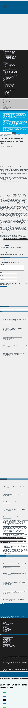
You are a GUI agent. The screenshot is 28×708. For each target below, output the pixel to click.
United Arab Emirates (10, 84)
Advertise (5, 674)
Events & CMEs (6, 624)
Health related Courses (10, 69)
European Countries (10, 87)
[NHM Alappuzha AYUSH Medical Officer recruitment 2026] (5, 343)
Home (4, 1)
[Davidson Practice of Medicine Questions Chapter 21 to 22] (5, 484)
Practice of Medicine (10, 58)
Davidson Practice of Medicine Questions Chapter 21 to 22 (15, 486)
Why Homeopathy (7, 638)
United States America (10, 88)
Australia (7, 93)
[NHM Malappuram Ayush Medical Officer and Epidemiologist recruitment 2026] (5, 334)
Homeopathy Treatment (8, 639)
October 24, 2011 (6, 495)
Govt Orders (5, 108)
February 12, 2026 (7, 600)
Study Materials (6, 78)
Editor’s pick (3, 556)
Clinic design (6, 102)
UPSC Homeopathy (7, 642)
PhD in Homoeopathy (10, 65)
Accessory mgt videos (8, 623)
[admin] (4, 667)
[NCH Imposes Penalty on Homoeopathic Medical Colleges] (5, 597)
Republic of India (9, 83)
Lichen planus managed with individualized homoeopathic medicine (13, 524)
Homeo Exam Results (10, 77)
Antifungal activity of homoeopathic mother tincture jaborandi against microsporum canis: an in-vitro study (15, 527)
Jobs (4, 60)
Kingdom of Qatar (9, 85)
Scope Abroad (6, 81)
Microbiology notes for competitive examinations (13, 501)
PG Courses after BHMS (8, 645)
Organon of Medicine (10, 53)
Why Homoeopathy (7, 107)
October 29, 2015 (7, 518)
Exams (4, 70)
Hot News (5, 2)
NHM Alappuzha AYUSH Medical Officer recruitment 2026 (15, 345)
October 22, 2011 (6, 487)
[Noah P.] (4, 653)
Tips (4, 105)
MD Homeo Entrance (10, 73)
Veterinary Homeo (9, 67)
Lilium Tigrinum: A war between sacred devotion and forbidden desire (15, 663)
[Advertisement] (14, 35)
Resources (5, 3)
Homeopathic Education (10, 51)
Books (4, 100)
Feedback (5, 676)
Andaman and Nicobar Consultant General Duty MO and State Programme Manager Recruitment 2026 (14, 354)
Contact (4, 7)
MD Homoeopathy (9, 64)
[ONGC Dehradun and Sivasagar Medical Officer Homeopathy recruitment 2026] (5, 326)
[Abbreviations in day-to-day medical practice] (5, 514)
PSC (10, 541)
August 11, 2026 (6, 322)
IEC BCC (5, 631)
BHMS (6, 63)
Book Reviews (6, 628)
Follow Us (5, 6)
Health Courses (6, 644)
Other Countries (9, 94)
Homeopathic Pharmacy (10, 57)
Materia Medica (8, 55)
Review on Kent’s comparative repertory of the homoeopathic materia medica (15, 656)
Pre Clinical (5, 626)
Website (2, 279)
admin (9, 146)
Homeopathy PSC (8, 538)
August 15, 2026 (6, 584)
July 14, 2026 (6, 339)
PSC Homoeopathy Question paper (17, 541)
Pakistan (7, 92)
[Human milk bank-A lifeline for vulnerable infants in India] (5, 571)
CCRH (15, 537)
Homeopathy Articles (10, 52)
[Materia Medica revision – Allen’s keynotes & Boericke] (5, 507)
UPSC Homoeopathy (10, 76)
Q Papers (5, 79)
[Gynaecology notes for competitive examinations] (5, 492)
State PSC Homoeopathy (11, 74)
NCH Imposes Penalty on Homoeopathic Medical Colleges (15, 599)
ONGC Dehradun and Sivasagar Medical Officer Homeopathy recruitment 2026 (13, 329)
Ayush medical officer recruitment (6, 537)
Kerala (6, 96)
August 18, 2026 (6, 574)
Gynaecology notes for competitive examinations (13, 494)
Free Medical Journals (8, 637)
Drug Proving (8, 59)
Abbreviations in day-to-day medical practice (12, 516)
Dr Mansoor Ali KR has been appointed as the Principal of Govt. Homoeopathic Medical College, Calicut (15, 591)
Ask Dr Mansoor (6, 675)
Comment (2, 264)
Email (1, 275)
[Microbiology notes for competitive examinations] (5, 499)
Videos (4, 99)
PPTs (4, 80)
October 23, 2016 (4, 146)
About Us (5, 672)
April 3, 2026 (5, 593)
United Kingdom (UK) (10, 90)
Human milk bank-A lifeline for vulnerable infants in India (15, 573)
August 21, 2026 (6, 567)
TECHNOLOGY (6, 101)
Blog (12, 146)
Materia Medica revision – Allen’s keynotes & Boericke (14, 509)
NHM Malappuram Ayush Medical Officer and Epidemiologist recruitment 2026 (12, 337)
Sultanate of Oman (9, 86)
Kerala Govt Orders (7, 629)
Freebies (5, 106)
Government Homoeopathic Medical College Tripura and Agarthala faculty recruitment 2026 (14, 320)
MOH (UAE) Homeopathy (11, 72)
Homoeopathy (14, 538)
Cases (4, 104)
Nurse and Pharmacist (10, 66)
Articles (4, 50)
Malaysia (7, 91)
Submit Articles (6, 5)
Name (1, 272)
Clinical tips (5, 627)
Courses (5, 62)
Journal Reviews (6, 640)
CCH (13, 537)
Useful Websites (6, 641)
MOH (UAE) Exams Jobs (11, 71)
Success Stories (6, 630)
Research (5, 97)
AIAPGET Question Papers (9, 646)
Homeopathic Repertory (10, 56)
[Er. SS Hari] (4, 660)
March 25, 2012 (6, 510)
